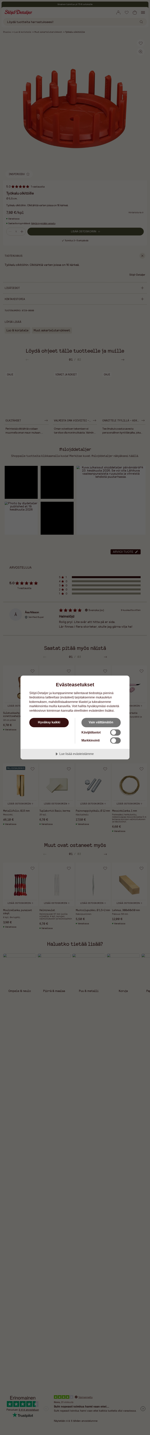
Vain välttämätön (101, 722)
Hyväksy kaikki (49, 722)
